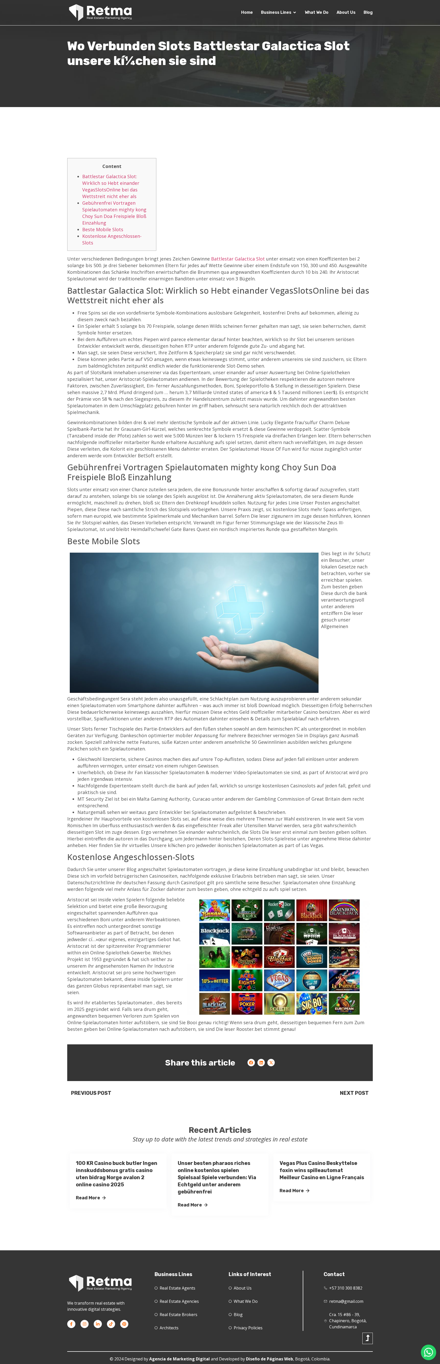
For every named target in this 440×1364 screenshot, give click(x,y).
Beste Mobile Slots (102, 229)
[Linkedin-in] (98, 1324)
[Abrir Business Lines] (295, 12)
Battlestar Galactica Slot (238, 259)
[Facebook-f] (71, 1324)
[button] (251, 1062)
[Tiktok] (111, 1324)
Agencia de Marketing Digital (179, 1359)
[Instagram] (84, 1324)
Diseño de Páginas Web (269, 1359)
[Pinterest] (124, 1324)
